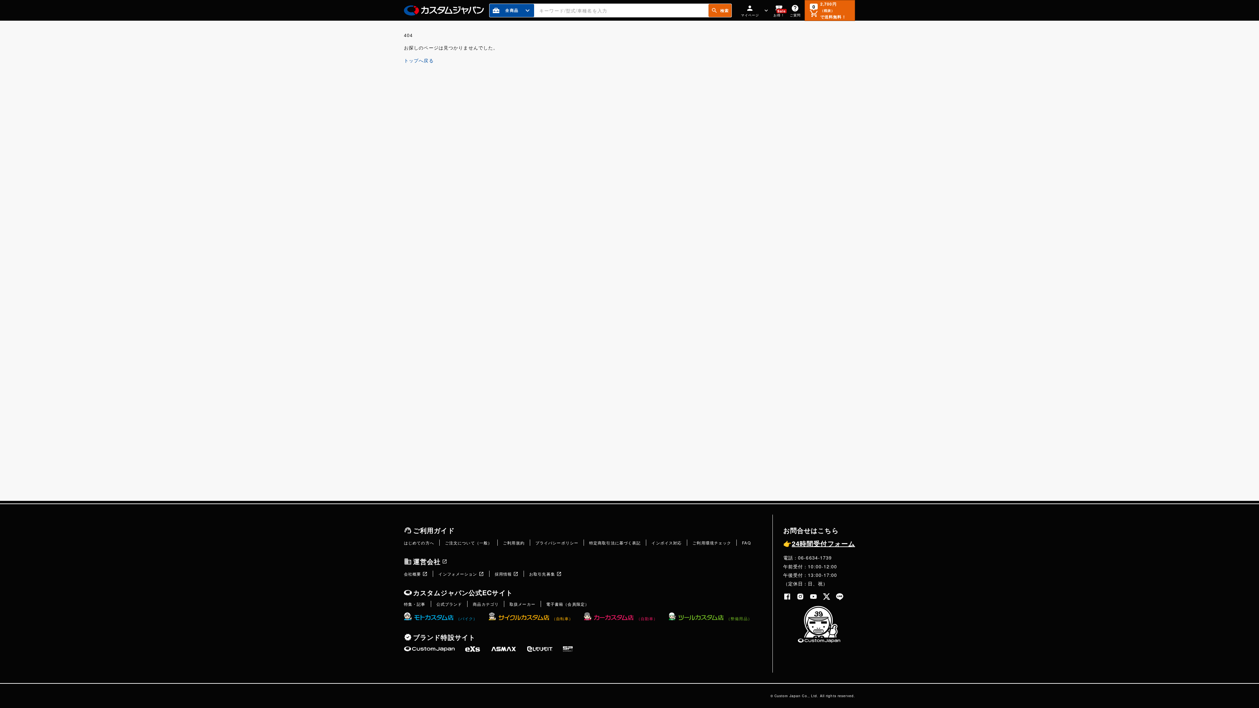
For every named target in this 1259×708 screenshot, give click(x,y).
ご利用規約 (514, 542)
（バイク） (467, 618)
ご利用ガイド (434, 530)
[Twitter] (826, 596)
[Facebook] (787, 596)
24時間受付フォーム (819, 543)
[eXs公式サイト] (472, 649)
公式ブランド (449, 604)
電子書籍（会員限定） (567, 604)
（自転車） (562, 618)
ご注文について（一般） (468, 542)
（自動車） (647, 618)
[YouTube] (813, 596)
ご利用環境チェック (711, 542)
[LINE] (840, 596)
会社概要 (412, 574)
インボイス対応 (666, 542)
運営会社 (427, 561)
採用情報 (503, 574)
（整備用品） (739, 618)
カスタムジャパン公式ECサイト (463, 592)
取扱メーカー (522, 604)
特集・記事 (415, 604)
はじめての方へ (419, 542)
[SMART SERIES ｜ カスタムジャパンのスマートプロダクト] (429, 649)
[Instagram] (800, 596)
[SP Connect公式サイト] (568, 649)
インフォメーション (457, 574)
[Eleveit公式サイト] (539, 649)
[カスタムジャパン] (444, 10)
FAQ (746, 542)
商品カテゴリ (486, 604)
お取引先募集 (542, 574)
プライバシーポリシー (556, 542)
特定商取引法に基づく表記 (615, 542)
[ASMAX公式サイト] (503, 649)
